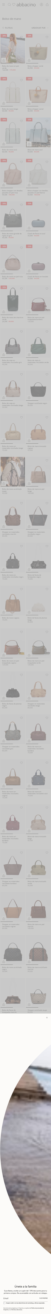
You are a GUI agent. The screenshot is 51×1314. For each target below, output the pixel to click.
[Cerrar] (47, 1017)
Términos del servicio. (16, 1310)
